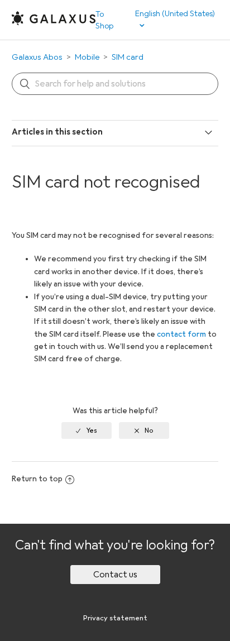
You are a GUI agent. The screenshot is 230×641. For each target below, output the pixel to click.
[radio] (86, 430)
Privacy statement (115, 618)
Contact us (115, 574)
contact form (181, 334)
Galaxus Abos (37, 57)
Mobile (87, 57)
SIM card (127, 57)
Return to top (37, 479)
